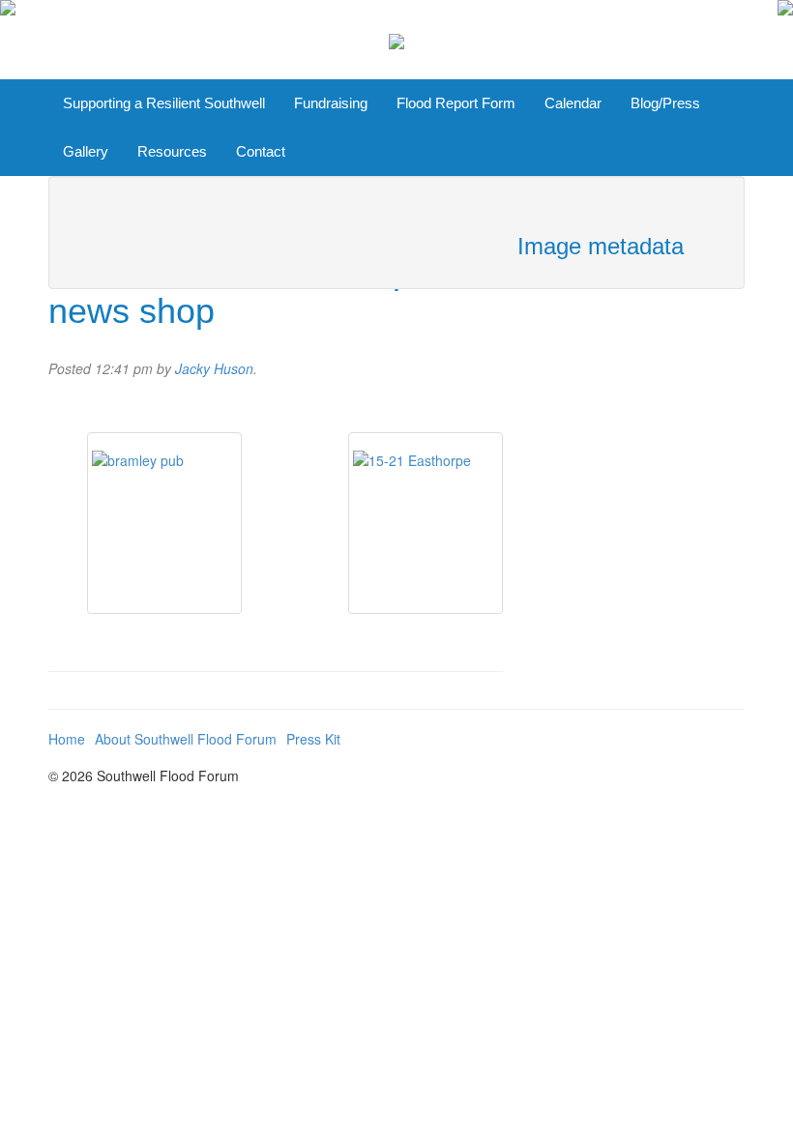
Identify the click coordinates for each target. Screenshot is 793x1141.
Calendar (573, 103)
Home (66, 738)
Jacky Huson (214, 368)
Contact (260, 151)
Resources (172, 151)
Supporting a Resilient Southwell (164, 103)
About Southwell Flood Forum (186, 738)
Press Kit (313, 738)
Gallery (85, 151)
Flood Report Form (455, 103)
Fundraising (330, 103)
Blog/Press (665, 103)
